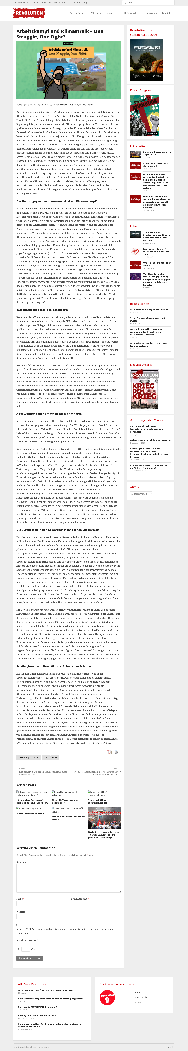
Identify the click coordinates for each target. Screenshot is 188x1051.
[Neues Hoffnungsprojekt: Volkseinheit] (68, 793)
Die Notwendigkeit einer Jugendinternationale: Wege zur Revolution (147, 429)
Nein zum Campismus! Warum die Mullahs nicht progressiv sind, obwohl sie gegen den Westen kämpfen (156, 202)
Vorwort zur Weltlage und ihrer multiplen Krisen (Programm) (50, 998)
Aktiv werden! (60, 3)
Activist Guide (140, 997)
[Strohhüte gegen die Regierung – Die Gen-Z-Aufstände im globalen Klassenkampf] (104, 818)
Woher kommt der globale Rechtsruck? (150, 440)
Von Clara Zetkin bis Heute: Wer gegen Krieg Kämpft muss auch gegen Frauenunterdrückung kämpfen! (156, 279)
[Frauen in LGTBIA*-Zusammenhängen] (104, 793)
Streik (54, 757)
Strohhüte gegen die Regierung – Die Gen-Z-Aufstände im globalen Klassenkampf (104, 835)
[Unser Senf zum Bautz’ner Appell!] (135, 265)
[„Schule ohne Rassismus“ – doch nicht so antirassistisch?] (32, 793)
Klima (36, 757)
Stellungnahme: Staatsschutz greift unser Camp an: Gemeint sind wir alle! (157, 236)
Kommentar (24, 862)
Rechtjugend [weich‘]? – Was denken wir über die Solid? (156, 252)
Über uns (138, 992)
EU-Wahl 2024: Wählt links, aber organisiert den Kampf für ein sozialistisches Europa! (146, 332)
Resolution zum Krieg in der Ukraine (149, 309)
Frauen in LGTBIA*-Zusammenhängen (98, 801)
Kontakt (138, 1002)
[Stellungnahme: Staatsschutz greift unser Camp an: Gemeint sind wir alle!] (135, 234)
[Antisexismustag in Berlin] (32, 808)
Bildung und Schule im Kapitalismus (37, 1015)
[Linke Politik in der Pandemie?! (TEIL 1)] (68, 810)
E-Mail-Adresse (80, 898)
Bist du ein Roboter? (27, 940)
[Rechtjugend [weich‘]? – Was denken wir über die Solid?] (135, 251)
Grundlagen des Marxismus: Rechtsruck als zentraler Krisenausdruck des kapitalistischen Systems (149, 452)
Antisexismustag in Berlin (30, 813)
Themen (35, 3)
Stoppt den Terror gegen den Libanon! (156, 164)
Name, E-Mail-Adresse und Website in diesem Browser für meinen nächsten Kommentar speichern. (65, 931)
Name (20, 898)
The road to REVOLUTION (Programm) (37, 1007)
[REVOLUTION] (29, 13)
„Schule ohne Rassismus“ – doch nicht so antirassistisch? (32, 801)
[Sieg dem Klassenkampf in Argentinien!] (135, 154)
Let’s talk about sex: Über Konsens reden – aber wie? (45, 990)
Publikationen (21, 3)
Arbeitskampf (23, 757)
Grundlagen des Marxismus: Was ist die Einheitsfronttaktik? (149, 466)
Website (20, 911)
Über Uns (46, 3)
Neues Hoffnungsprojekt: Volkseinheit (65, 801)
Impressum (75, 3)
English (87, 3)
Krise (45, 757)
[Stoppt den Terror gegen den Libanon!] (135, 165)
